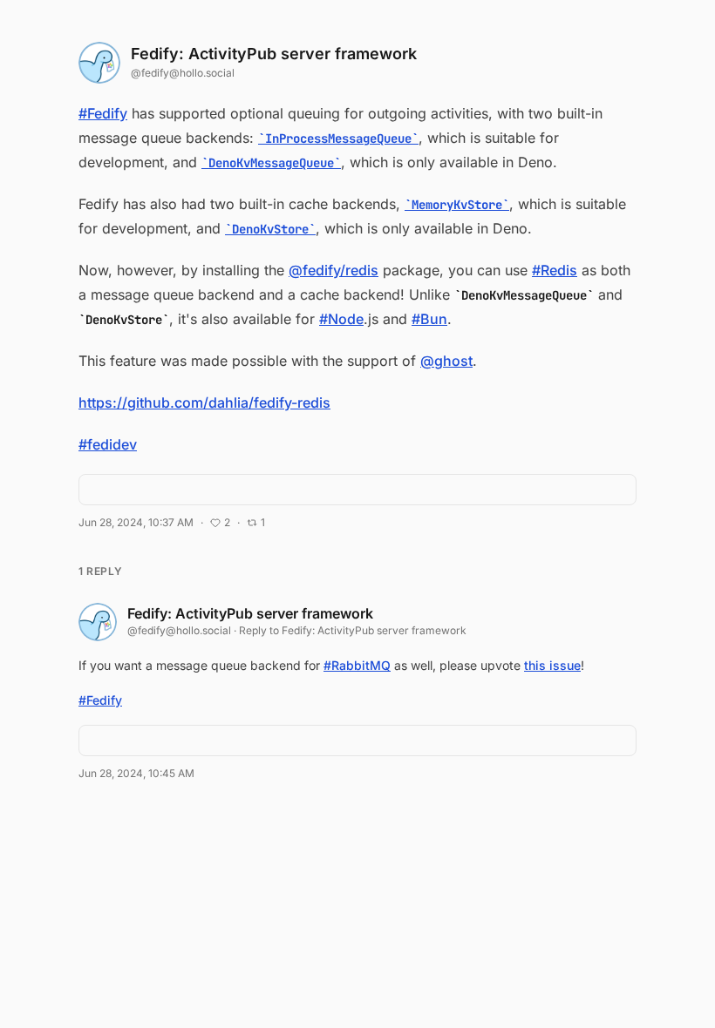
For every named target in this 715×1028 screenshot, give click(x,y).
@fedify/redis (333, 270)
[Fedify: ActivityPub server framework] (99, 63)
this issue (552, 665)
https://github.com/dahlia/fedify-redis (204, 402)
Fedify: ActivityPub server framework (274, 53)
